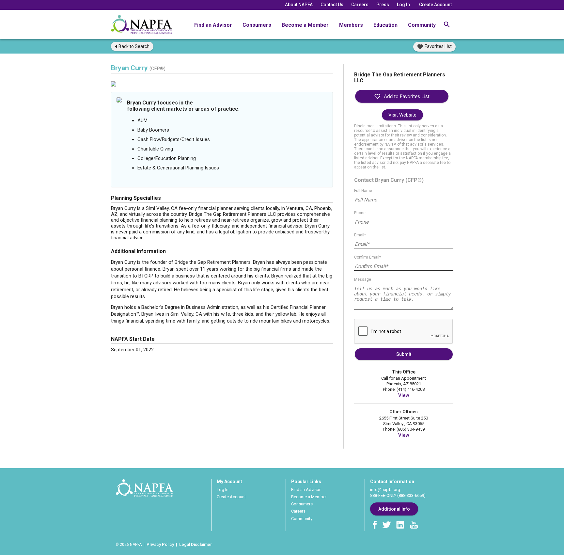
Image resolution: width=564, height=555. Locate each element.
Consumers (257, 25)
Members (351, 25)
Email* (360, 235)
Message (362, 279)
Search (133, 46)
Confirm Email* (367, 257)
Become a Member (305, 25)
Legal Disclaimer (195, 544)
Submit (403, 354)
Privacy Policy (160, 544)
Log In (403, 4)
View (403, 395)
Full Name (363, 190)
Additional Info (394, 509)
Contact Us (332, 4)
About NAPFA (299, 4)
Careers (359, 4)
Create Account (435, 4)
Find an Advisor (213, 25)
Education (385, 25)
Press (382, 4)
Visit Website (402, 115)
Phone (360, 213)
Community (422, 25)
